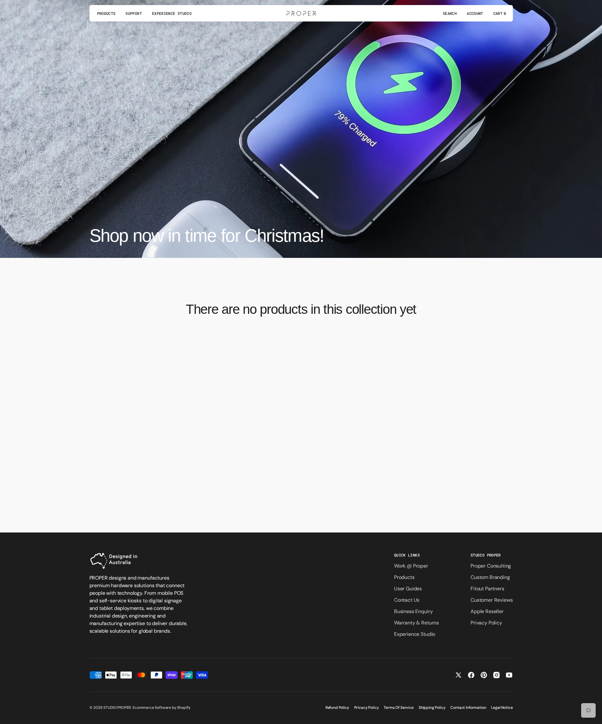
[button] (450, 13)
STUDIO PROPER (117, 707)
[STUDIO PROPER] (301, 13)
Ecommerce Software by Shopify (161, 707)
